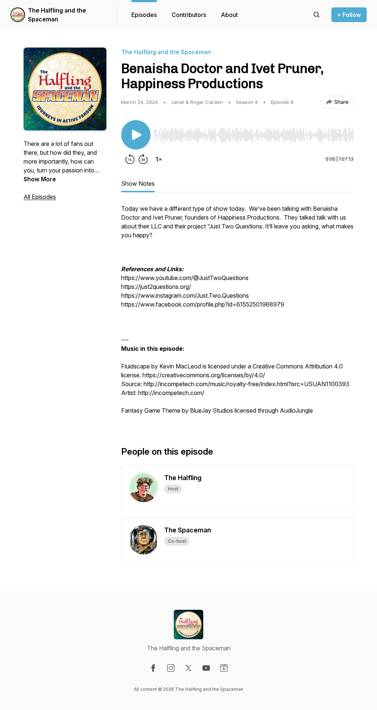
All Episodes (40, 196)
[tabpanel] (237, 313)
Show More (40, 179)
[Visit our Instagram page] (171, 668)
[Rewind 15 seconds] (130, 159)
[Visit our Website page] (224, 668)
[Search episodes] (317, 14)
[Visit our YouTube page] (206, 668)
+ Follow (349, 14)
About (229, 14)
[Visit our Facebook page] (153, 668)
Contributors (189, 14)
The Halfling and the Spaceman (57, 15)
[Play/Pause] (136, 135)
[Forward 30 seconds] (143, 159)
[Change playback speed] (158, 159)
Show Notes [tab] (138, 183)
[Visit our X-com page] (188, 668)
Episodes (144, 14)
